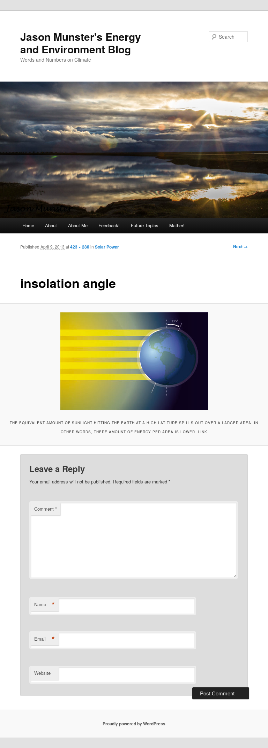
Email (44, 638)
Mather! (177, 225)
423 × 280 (79, 247)
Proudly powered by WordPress (134, 723)
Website (42, 673)
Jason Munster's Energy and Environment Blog (80, 42)
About (51, 225)
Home (28, 225)
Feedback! (109, 225)
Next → (240, 246)
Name (44, 604)
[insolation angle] (134, 361)
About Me (78, 225)
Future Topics (144, 225)
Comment (45, 508)
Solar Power (107, 247)
